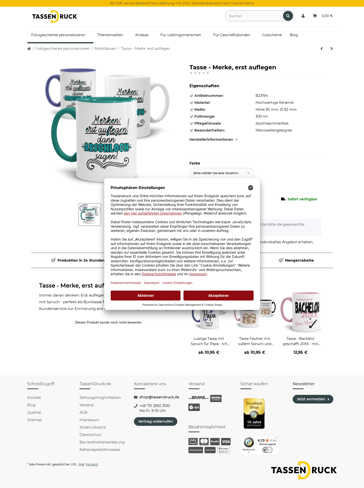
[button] (303, 16)
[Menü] (276, 439)
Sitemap (34, 420)
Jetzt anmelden (311, 399)
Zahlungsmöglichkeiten (100, 397)
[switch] (267, 450)
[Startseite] (29, 48)
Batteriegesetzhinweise (99, 449)
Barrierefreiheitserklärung (102, 442)
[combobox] (221, 173)
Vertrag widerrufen (155, 421)
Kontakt (34, 397)
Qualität (34, 412)
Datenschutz (90, 435)
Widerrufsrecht (92, 427)
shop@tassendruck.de (159, 397)
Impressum (89, 420)
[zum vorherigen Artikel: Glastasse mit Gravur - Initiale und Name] (321, 48)
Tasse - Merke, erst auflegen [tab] (80, 285)
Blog (31, 405)
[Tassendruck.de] (54, 16)
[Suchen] (288, 16)
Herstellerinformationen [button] (211, 139)
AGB (83, 412)
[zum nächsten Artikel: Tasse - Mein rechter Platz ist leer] (332, 48)
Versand (86, 405)
